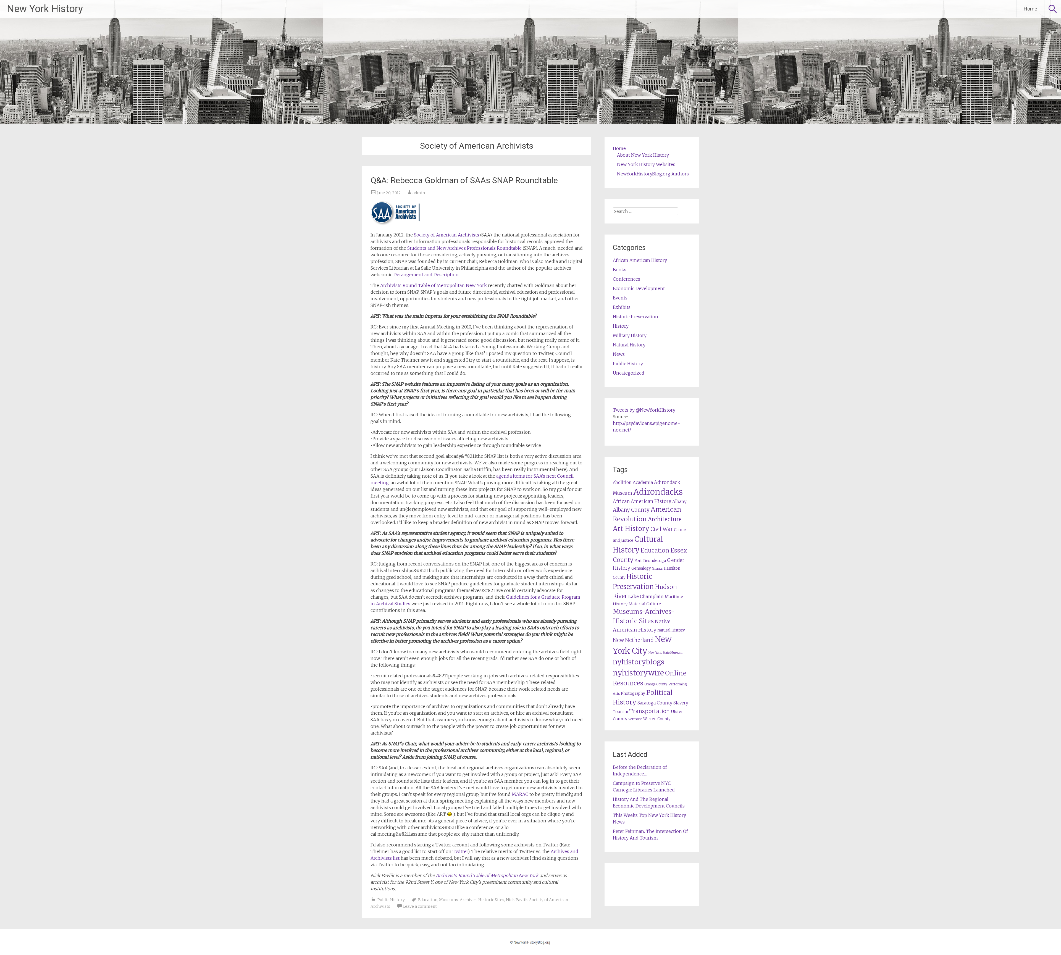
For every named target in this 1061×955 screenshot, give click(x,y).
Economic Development (639, 288)
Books (619, 269)
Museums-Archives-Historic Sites (471, 899)
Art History (631, 529)
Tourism (620, 711)
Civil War (661, 529)
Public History (391, 899)
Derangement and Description (426, 274)
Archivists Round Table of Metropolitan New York (433, 285)
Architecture (665, 519)
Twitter (460, 851)
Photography (633, 693)
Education (427, 899)
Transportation (649, 711)
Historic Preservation (635, 316)
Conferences (626, 279)
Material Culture (645, 603)
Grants (657, 568)
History (621, 326)
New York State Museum (665, 652)
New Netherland (633, 640)
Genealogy (641, 568)
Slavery (680, 703)
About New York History (643, 155)
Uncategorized (628, 373)
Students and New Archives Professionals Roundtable (464, 248)
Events (620, 298)
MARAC (520, 794)
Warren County (657, 719)
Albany (679, 501)
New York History (45, 9)
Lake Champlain (646, 596)
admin (419, 192)
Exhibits (622, 307)
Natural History (629, 345)
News (619, 354)
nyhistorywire (638, 672)
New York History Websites (646, 164)
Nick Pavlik (517, 899)
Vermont (635, 719)
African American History (640, 260)
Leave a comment (420, 906)
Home (1030, 9)
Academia (643, 482)
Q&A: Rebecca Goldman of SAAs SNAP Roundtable (464, 180)
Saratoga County (654, 703)
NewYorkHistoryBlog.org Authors (653, 174)
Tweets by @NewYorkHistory (644, 410)
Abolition (622, 482)
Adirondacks (658, 492)
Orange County (655, 684)
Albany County (631, 510)
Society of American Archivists (446, 235)
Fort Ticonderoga (650, 560)
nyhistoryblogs (638, 661)
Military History (630, 335)
